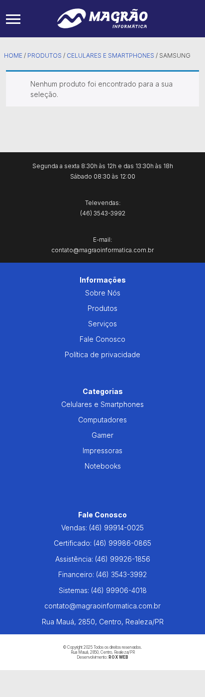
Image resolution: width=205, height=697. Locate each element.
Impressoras (102, 450)
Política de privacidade (102, 354)
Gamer (102, 435)
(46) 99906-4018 (119, 590)
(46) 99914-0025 (116, 527)
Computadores (102, 419)
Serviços (102, 323)
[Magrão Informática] (102, 17)
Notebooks (103, 466)
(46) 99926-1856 (122, 559)
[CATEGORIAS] (13, 18)
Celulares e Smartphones (110, 55)
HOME (13, 55)
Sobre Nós (102, 293)
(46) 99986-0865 (122, 543)
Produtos (44, 55)
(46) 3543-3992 (121, 574)
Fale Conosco (102, 339)
